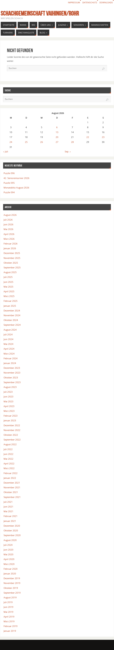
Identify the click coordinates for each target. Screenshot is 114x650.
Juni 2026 (8, 224)
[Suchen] (103, 68)
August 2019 (10, 597)
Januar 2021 (10, 520)
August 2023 (10, 387)
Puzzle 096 (9, 173)
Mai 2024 (8, 343)
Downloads (106, 2)
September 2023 (12, 382)
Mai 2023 (8, 401)
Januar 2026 (10, 248)
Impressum (74, 2)
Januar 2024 (10, 363)
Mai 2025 (8, 286)
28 (72, 141)
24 (11, 141)
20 (57, 137)
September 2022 (12, 439)
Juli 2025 (8, 276)
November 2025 (12, 257)
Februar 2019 (11, 626)
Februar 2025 (11, 300)
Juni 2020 (8, 549)
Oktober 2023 (11, 377)
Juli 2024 (8, 334)
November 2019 (12, 583)
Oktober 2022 (11, 434)
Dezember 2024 (12, 310)
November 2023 (12, 372)
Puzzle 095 (9, 182)
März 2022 (9, 468)
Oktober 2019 (11, 587)
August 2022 (10, 444)
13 (57, 132)
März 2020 (9, 564)
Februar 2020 (11, 568)
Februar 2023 (11, 415)
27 (57, 141)
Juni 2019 (8, 606)
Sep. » (68, 151)
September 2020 (12, 535)
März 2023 (9, 410)
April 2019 (9, 616)
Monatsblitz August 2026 (16, 187)
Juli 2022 (8, 449)
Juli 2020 (8, 544)
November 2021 (12, 487)
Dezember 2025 (12, 253)
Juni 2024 (8, 339)
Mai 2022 (8, 458)
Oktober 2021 (11, 492)
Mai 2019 (8, 611)
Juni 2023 (8, 396)
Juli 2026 (8, 219)
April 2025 (9, 291)
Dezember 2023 (12, 367)
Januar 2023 (10, 420)
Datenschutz (89, 2)
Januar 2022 (10, 477)
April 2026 (9, 234)
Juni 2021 (8, 506)
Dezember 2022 (12, 425)
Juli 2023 (8, 391)
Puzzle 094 (9, 192)
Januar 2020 (10, 573)
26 (41, 141)
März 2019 (9, 621)
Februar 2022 (11, 473)
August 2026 (10, 214)
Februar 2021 (11, 516)
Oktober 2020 (11, 530)
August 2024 (10, 329)
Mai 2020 (8, 554)
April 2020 (9, 559)
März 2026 (9, 238)
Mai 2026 (8, 229)
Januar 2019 (10, 630)
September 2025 (12, 267)
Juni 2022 (8, 453)
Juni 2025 (8, 281)
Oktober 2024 (11, 320)
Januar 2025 (10, 305)
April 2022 (9, 463)
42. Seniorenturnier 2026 (16, 178)
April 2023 (9, 406)
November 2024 (12, 315)
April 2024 (9, 348)
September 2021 (12, 497)
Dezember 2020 (12, 525)
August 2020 (10, 540)
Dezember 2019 (12, 578)
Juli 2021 (8, 501)
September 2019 (12, 592)
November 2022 (12, 430)
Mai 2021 (8, 511)
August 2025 (10, 272)
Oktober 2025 (11, 262)
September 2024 (12, 324)
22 (87, 137)
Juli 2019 (8, 602)
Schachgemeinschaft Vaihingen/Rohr (40, 13)
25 (26, 141)
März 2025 (9, 296)
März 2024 (9, 353)
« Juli (5, 151)
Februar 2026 (11, 243)
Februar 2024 (11, 358)
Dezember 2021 (12, 482)
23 (103, 137)
